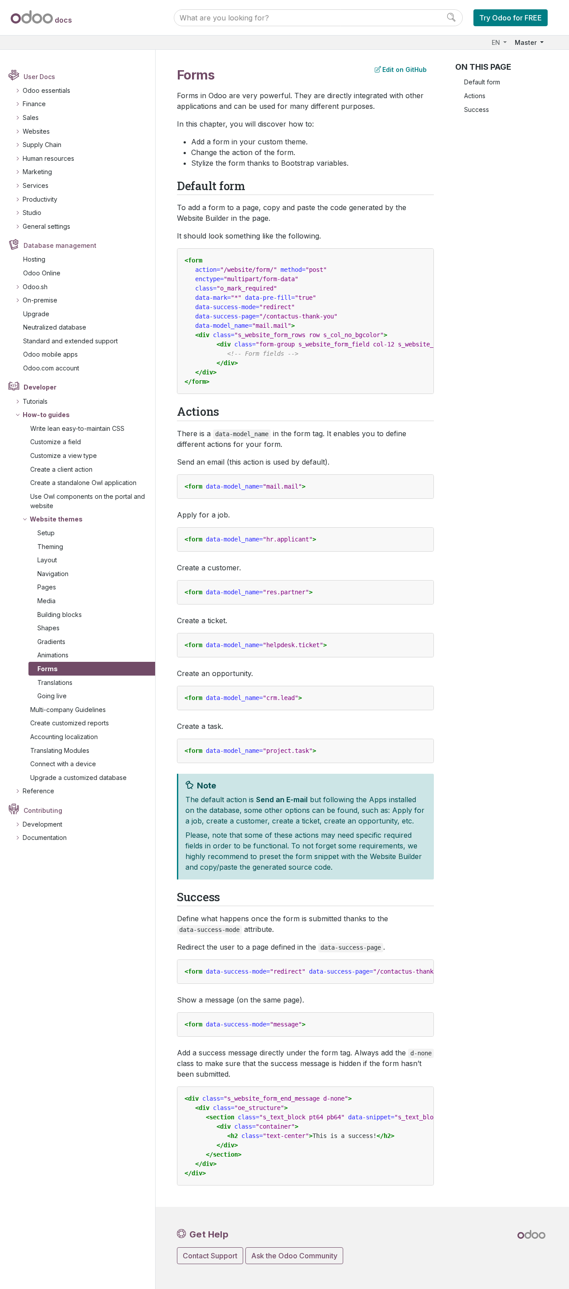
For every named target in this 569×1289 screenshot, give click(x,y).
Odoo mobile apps (50, 354)
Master (526, 42)
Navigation (52, 573)
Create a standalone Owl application (83, 482)
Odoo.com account (51, 368)
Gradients (51, 641)
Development (42, 824)
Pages (46, 587)
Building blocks (59, 614)
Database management (60, 245)
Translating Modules (59, 750)
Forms (47, 668)
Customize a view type (63, 455)
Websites (36, 131)
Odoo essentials (46, 90)
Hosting (34, 259)
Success (476, 109)
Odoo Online (41, 273)
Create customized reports (69, 723)
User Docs (39, 76)
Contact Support (210, 1255)
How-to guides (46, 414)
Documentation (45, 837)
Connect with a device (63, 764)
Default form (482, 82)
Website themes (56, 519)
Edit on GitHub (404, 69)
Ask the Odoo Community (294, 1255)
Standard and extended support (70, 341)
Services (35, 185)
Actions (474, 95)
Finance (34, 103)
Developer (40, 387)
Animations (52, 655)
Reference (38, 791)
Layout (47, 560)
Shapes (48, 628)
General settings (46, 226)
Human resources (48, 158)
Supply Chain (42, 144)
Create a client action (61, 469)
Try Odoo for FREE (510, 17)
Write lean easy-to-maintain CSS (77, 428)
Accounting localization (64, 736)
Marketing (37, 171)
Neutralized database (54, 327)
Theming (50, 546)
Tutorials (35, 401)
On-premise (40, 300)
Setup (46, 533)
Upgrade (36, 314)
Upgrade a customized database (78, 777)
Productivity (40, 199)
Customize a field (55, 442)
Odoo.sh (35, 286)
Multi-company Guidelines (68, 709)
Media (46, 601)
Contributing (43, 810)
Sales (31, 117)
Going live (52, 696)
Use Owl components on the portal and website (87, 501)
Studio (32, 212)
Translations (54, 682)
